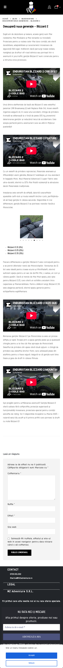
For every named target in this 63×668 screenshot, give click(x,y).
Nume (11, 504)
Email (11, 516)
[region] (31, 656)
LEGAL (11, 584)
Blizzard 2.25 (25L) (15, 250)
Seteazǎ (31, 663)
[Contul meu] (49, 7)
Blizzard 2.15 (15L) (15, 247)
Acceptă (32, 655)
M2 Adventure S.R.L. (20, 591)
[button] (20, 240)
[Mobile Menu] (5, 7)
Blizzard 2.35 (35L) (15, 254)
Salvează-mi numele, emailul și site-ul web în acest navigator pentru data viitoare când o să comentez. (30, 542)
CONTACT (13, 570)
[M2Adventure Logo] (31, 7)
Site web (12, 527)
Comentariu (14, 474)
